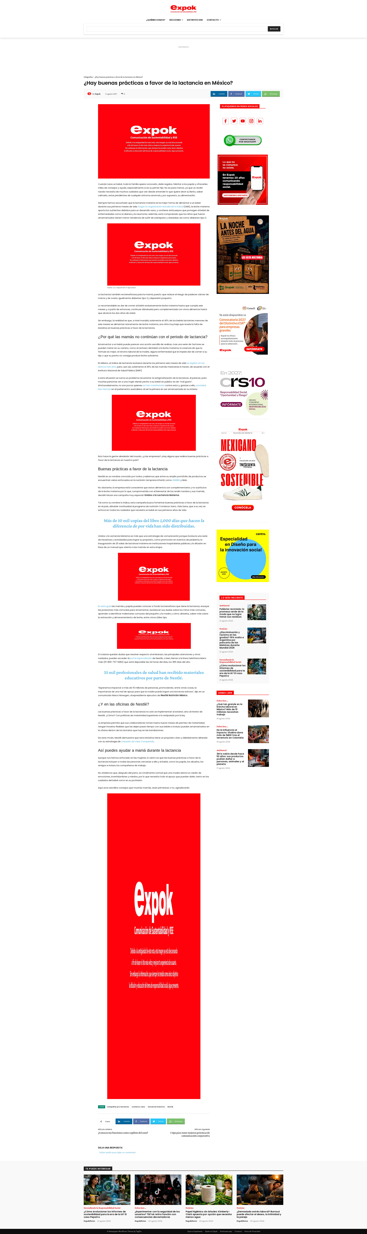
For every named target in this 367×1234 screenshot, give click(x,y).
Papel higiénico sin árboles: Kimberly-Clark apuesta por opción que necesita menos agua (209, 1214)
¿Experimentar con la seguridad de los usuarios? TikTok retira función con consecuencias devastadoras (157, 1214)
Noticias (223, 629)
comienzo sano (138, 1107)
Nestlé (170, 1107)
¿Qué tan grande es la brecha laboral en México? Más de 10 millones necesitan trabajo (229, 709)
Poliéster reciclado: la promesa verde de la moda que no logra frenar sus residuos (231, 613)
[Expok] (89, 94)
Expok (97, 94)
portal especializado (141, 658)
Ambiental (224, 605)
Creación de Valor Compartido (137, 741)
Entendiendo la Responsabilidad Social (230, 661)
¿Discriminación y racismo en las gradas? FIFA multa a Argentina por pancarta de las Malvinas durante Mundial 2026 (231, 640)
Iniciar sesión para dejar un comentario (117, 1152)
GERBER (176, 480)
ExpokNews (89, 1221)
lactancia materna (156, 1107)
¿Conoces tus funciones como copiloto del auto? (123, 1132)
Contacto (238, 1231)
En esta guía (104, 606)
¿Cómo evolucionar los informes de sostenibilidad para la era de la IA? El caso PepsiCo (232, 670)
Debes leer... (222, 701)
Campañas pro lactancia (118, 1107)
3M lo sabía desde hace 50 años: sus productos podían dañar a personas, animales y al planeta (230, 759)
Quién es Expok (211, 1231)
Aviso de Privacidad (252, 1231)
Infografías (88, 77)
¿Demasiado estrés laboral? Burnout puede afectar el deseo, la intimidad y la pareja (259, 1214)
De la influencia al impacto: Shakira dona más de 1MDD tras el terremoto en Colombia (230, 733)
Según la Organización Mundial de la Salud (160, 206)
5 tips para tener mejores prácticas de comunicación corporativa (190, 1134)
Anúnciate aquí (226, 1231)
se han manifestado (154, 385)
